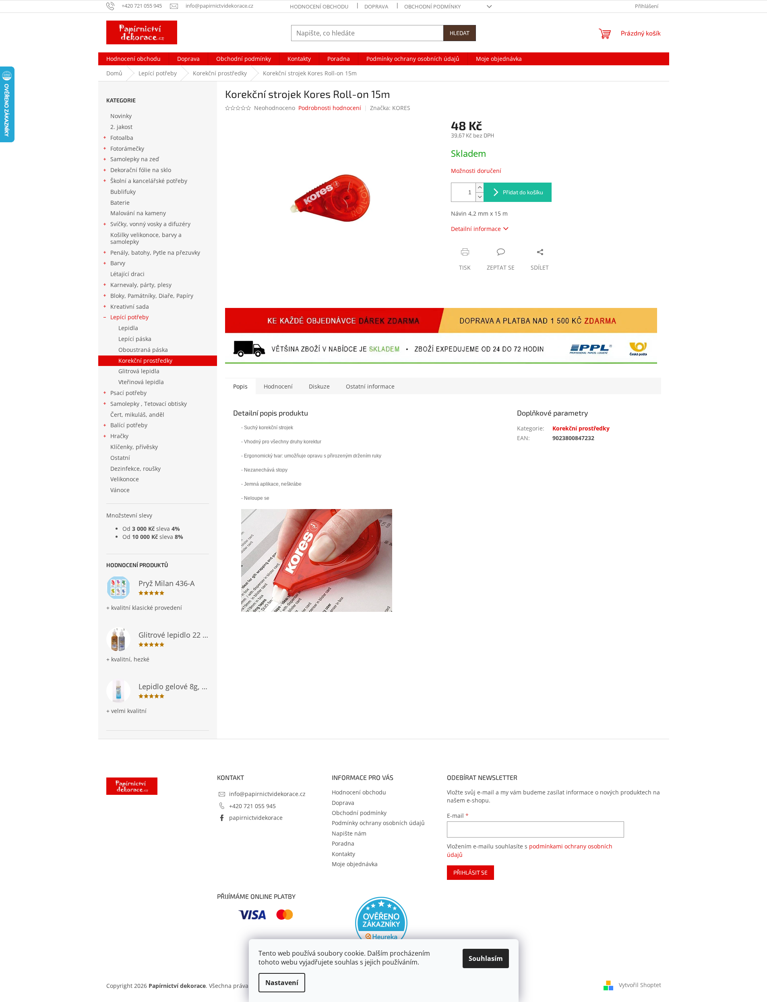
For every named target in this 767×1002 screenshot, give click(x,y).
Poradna (343, 843)
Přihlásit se (470, 872)
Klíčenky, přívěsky (134, 447)
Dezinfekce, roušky (135, 468)
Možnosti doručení (476, 171)
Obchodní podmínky (432, 6)
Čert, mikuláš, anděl (137, 414)
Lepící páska (134, 339)
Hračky (119, 436)
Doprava (376, 6)
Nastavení (281, 982)
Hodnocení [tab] (278, 386)
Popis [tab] (240, 386)
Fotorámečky (127, 148)
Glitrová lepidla (138, 371)
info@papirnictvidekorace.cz (267, 794)
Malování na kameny (138, 213)
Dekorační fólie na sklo (140, 170)
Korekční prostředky (145, 360)
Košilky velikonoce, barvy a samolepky (146, 238)
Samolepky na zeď (134, 159)
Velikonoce (124, 479)
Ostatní (120, 458)
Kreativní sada (129, 306)
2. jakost (121, 127)
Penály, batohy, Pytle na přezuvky (155, 252)
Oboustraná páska (143, 349)
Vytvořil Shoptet (640, 985)
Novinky (121, 116)
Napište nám (349, 833)
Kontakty (343, 854)
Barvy (117, 263)
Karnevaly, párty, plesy (141, 285)
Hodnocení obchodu (319, 6)
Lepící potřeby (129, 317)
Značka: (390, 108)
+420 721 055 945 (252, 806)
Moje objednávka (355, 864)
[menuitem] (133, 58)
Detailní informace (476, 229)
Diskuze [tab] (319, 386)
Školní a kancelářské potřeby (148, 181)
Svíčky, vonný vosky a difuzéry (150, 224)
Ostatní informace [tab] (370, 386)
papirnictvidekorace (256, 817)
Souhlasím (486, 958)
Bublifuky (123, 191)
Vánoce (120, 490)
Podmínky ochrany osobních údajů (378, 823)
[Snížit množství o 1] (479, 197)
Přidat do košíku (523, 192)
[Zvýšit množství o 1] (479, 187)
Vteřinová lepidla (141, 382)
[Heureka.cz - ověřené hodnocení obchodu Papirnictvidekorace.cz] (381, 923)
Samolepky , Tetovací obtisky (148, 403)
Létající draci (127, 274)
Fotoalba (121, 137)
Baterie (120, 202)
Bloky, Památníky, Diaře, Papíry (151, 295)
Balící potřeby (128, 425)
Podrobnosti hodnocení (329, 108)
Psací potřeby (128, 393)
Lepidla (128, 328)
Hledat (459, 32)
